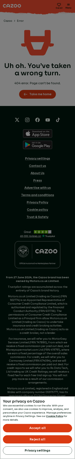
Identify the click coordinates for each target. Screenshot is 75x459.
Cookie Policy (54, 416)
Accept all (37, 428)
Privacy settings (37, 450)
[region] (37, 427)
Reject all (37, 439)
